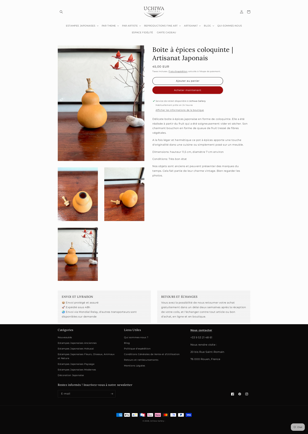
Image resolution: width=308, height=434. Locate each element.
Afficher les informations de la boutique (180, 110)
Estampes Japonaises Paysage (76, 364)
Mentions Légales (134, 365)
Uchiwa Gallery (157, 421)
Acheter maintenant (187, 90)
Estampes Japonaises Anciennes (77, 343)
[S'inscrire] (111, 394)
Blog (127, 343)
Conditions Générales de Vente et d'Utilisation (152, 354)
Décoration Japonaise (71, 375)
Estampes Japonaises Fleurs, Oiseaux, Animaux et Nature (86, 356)
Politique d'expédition (137, 348)
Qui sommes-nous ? (136, 337)
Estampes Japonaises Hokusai (76, 348)
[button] (61, 11)
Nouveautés (65, 337)
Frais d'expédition (178, 71)
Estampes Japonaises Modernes (77, 369)
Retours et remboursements (141, 359)
